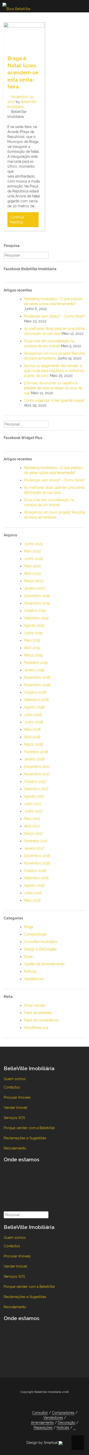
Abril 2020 (32, 573)
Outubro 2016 (35, 871)
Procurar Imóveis (17, 1097)
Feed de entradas (38, 1013)
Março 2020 (34, 581)
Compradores (35, 934)
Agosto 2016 (34, 885)
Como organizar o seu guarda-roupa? (54, 400)
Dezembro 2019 (37, 596)
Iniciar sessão (34, 1005)
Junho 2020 (33, 559)
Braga (28, 927)
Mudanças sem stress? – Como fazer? (54, 316)
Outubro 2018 (35, 692)
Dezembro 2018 (37, 677)
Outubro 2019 (35, 611)
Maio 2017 (32, 819)
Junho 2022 (33, 544)
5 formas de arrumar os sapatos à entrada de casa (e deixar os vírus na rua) (53, 388)
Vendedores (34, 979)
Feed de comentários (41, 1020)
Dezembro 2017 (37, 767)
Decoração (66, 1423)
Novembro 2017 (37, 774)
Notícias (30, 971)
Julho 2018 (33, 715)
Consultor (40, 1413)
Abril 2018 (32, 737)
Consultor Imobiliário (41, 942)
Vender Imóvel (15, 1108)
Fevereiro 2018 (36, 752)
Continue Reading (17, 219)
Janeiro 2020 (34, 588)
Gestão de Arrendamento (44, 964)
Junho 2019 (33, 633)
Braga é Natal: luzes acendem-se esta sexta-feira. (22, 72)
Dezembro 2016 (37, 856)
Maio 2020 (32, 566)
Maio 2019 (32, 640)
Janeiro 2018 (34, 759)
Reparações (43, 1427)
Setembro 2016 (36, 878)
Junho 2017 (33, 811)
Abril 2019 (32, 648)
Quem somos (15, 1079)
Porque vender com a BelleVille (29, 1128)
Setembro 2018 (36, 700)
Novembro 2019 (37, 603)
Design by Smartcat (42, 1443)
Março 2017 (33, 833)
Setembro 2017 (36, 789)
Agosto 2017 (34, 796)
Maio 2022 (32, 551)
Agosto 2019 (34, 625)
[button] (74, 1428)
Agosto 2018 (34, 707)
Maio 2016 (32, 900)
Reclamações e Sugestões (25, 1138)
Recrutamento (15, 1148)
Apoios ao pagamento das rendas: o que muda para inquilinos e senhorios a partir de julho (54, 371)
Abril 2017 (32, 826)
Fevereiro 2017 (35, 841)
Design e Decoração (40, 949)
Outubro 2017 (35, 781)
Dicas (28, 957)
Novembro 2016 (37, 863)
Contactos (12, 1087)
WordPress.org (36, 1028)
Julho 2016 (33, 893)
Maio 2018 (32, 729)
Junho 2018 (33, 722)
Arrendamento (42, 1423)
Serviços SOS (14, 1118)
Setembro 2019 (36, 618)
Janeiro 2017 (34, 848)
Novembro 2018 (37, 685)
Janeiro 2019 (34, 670)
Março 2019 (33, 655)
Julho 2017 (32, 804)
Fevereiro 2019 (36, 663)
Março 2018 (33, 744)
